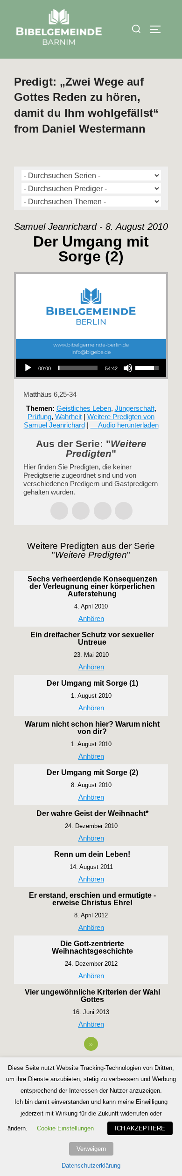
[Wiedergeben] (28, 368)
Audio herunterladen (128, 425)
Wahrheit (68, 417)
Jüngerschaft (134, 408)
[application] (91, 368)
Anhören (91, 618)
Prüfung (39, 417)
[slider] (78, 368)
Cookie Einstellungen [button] (65, 1128)
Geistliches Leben (83, 408)
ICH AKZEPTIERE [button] (140, 1128)
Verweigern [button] (91, 1148)
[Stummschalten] (128, 368)
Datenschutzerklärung (91, 1165)
